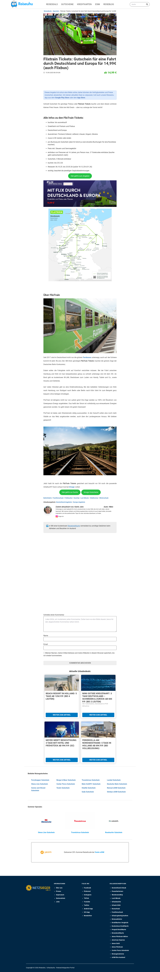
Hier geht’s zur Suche (70, 492)
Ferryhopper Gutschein (40, 780)
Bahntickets (47, 498)
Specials (56, 11)
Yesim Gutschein (63, 788)
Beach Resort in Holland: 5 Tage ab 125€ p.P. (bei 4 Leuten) (61, 696)
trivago (72, 487)
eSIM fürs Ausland (118, 957)
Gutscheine (67, 4)
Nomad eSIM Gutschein (116, 788)
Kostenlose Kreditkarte (120, 926)
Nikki (111, 507)
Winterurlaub (103, 498)
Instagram (87, 895)
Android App (88, 909)
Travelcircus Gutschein (91, 780)
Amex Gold (116, 943)
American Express (118, 940)
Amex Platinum (117, 947)
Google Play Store (62, 98)
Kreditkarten (84, 4)
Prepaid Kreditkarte (119, 929)
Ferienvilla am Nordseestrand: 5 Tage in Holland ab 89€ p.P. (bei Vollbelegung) (96, 744)
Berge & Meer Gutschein (66, 780)
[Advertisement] (79, 556)
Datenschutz (60, 898)
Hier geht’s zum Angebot (80, 176)
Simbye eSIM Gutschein (116, 792)
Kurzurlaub (116, 909)
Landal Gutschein (114, 780)
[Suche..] (147, 4)
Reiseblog (108, 4)
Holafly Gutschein (89, 788)
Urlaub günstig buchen (120, 915)
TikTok (86, 898)
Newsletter (88, 915)
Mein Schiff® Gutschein (91, 784)
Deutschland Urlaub (119, 888)
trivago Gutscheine (91, 492)
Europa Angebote (79, 502)
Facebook (87, 888)
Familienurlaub (58, 498)
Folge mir (61, 516)
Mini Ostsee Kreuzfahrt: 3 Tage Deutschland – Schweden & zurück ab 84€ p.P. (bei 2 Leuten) (97, 697)
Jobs (58, 902)
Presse (58, 891)
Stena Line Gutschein (39, 784)
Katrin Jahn (79, 507)
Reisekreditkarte (74, 526)
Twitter (86, 905)
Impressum (60, 895)
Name (45, 636)
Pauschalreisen (117, 891)
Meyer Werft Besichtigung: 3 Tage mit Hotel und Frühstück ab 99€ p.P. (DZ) (61, 743)
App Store (81, 98)
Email (45, 644)
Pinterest (87, 891)
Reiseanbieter (117, 919)
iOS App (87, 912)
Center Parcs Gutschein (65, 784)
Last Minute (85, 498)
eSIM (97, 4)
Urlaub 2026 (116, 905)
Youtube (87, 902)
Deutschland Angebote (64, 502)
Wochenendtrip (117, 895)
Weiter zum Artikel (62, 715)
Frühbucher (69, 498)
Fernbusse (87, 357)
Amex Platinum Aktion (120, 936)
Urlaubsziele (116, 902)
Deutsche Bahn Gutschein (117, 784)
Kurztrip (76, 498)
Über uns (59, 888)
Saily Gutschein (88, 792)
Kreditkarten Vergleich (120, 922)
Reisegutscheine (118, 954)
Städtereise (94, 498)
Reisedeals (52, 4)
